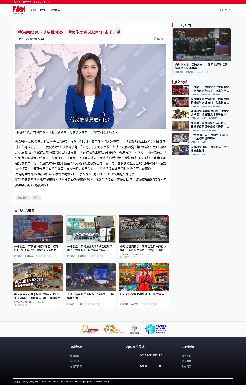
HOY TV (27, 2)
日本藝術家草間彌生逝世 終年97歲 (142, 294)
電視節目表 (76, 366)
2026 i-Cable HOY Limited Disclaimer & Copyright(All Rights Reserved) (76, 382)
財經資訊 (74, 361)
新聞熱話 (29, 256)
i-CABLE (16, 2)
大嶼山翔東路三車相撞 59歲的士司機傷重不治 (90, 296)
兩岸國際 (29, 302)
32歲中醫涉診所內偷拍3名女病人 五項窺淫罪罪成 (209, 137)
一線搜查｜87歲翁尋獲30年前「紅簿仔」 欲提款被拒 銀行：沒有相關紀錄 (36, 248)
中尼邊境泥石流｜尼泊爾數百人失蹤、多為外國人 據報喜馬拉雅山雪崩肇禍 (37, 296)
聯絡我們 (186, 366)
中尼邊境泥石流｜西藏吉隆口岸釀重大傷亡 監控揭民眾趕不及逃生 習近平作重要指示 (143, 248)
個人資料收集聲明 (31, 382)
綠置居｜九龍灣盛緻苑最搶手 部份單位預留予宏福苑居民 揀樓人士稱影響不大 (210, 125)
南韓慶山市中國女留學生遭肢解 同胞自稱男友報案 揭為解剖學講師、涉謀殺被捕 (211, 89)
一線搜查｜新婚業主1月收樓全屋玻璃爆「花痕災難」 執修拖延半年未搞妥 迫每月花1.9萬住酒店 (90, 248)
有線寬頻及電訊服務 (42, 2)
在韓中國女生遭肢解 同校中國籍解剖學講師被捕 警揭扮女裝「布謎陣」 (210, 101)
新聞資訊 (22, 197)
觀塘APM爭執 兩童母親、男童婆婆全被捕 (210, 149)
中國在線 (135, 254)
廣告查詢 (186, 356)
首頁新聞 (146, 254)
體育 (36, 197)
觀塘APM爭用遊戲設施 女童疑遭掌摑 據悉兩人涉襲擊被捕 (210, 113)
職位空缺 (186, 361)
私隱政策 (17, 382)
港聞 (80, 304)
